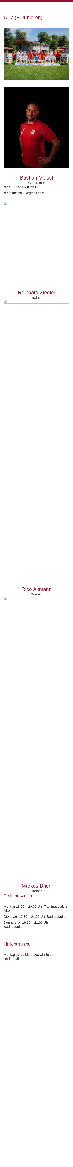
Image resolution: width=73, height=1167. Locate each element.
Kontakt (9, 1111)
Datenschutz (12, 1122)
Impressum (11, 1117)
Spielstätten (11, 1128)
